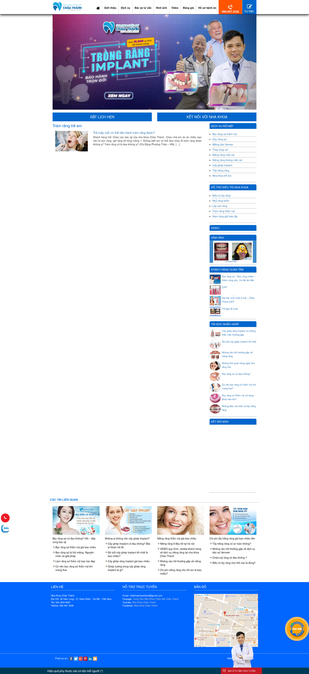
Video (174, 7)
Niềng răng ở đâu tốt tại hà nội (177, 543)
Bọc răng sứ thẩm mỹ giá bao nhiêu (75, 547)
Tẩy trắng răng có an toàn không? (231, 543)
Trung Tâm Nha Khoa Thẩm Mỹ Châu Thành (155, 599)
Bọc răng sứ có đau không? (236, 374)
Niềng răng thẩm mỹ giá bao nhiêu (176, 538)
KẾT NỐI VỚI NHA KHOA (207, 116)
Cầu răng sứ (219, 139)
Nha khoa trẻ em (221, 175)
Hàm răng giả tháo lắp (225, 216)
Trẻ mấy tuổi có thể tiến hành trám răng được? (124, 132)
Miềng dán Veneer (222, 144)
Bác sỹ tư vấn (143, 7)
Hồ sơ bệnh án (207, 7)
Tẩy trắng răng (220, 170)
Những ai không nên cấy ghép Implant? (127, 538)
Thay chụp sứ (220, 149)
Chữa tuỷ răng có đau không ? (229, 557)
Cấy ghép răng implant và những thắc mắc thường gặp (239, 332)
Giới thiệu (110, 7)
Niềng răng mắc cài (223, 155)
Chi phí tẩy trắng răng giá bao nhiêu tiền (232, 538)
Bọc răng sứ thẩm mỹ (224, 134)
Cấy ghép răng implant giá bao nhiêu (129, 561)
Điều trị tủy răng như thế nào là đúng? (234, 563)
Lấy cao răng (219, 206)
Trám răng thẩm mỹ (223, 211)
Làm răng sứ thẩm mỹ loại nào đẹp (75, 561)
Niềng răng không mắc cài (227, 160)
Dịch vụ (125, 7)
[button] (68, 62)
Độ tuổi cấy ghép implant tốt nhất (239, 341)
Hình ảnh (161, 7)
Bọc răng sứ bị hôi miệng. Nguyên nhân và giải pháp (74, 554)
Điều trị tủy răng (221, 195)
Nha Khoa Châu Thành (144, 602)
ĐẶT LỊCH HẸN (102, 116)
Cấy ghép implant (222, 165)
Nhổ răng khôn (220, 200)
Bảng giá (188, 7)
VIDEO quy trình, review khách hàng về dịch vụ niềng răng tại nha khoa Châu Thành (180, 552)
